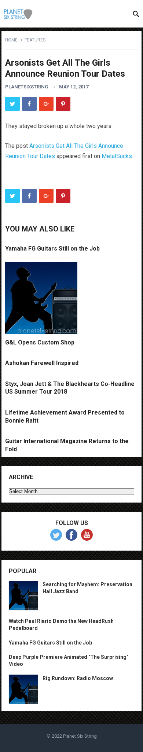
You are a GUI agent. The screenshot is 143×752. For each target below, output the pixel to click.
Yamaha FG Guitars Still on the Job (52, 248)
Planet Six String (80, 736)
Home (11, 40)
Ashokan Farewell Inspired (41, 362)
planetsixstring (26, 87)
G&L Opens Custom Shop (39, 342)
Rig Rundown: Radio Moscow (78, 678)
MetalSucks (117, 156)
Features (35, 40)
